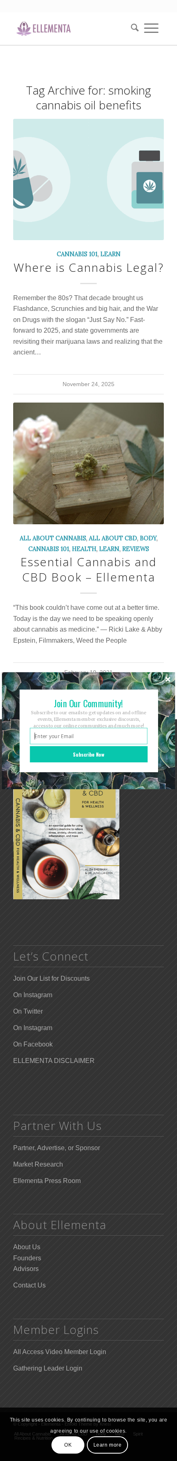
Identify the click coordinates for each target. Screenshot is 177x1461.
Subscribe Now (88, 753)
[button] (88, 702)
